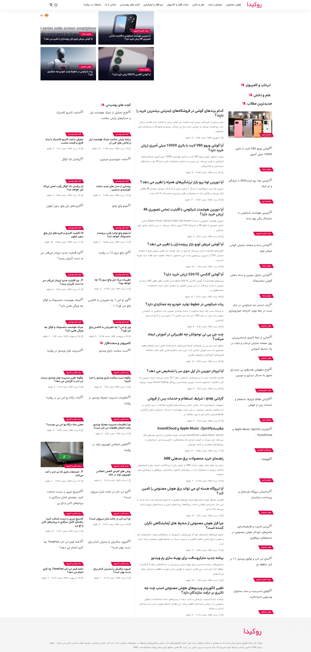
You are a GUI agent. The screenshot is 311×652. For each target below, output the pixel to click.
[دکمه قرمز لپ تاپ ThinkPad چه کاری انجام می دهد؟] (62, 552)
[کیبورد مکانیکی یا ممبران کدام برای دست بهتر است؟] (109, 552)
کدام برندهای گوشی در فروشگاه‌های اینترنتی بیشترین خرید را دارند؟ (180, 113)
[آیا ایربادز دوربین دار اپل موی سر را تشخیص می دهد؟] (250, 380)
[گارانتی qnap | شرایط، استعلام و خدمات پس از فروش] (250, 410)
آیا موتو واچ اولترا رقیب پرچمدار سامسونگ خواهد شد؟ (114, 235)
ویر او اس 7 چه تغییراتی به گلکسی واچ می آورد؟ (110, 329)
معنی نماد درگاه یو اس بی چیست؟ (64, 425)
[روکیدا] (254, 5)
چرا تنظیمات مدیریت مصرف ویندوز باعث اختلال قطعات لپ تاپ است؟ (112, 426)
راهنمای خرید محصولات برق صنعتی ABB (194, 458)
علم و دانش (262, 95)
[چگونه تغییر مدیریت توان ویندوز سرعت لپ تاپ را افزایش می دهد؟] (62, 361)
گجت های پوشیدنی (264, 390)
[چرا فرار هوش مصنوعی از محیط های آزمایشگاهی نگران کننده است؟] (250, 537)
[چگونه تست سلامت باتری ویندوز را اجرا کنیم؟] (109, 361)
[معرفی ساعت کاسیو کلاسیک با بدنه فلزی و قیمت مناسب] (62, 123)
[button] (51, 4)
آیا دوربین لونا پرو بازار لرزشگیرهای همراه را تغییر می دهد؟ (182, 182)
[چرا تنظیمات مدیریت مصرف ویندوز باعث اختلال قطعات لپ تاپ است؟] (109, 408)
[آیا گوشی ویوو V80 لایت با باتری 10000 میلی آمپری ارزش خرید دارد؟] (250, 159)
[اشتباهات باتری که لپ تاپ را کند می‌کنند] (62, 454)
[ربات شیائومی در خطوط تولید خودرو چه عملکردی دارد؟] (250, 316)
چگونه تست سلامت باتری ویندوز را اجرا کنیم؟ (110, 379)
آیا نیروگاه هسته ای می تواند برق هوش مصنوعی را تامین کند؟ (183, 491)
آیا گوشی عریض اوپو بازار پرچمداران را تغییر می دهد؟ (68, 39)
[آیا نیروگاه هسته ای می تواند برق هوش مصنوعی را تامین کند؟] (250, 502)
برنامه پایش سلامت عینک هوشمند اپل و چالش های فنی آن (110, 141)
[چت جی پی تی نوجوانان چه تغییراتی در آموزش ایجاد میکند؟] (250, 348)
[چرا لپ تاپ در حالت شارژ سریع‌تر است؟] (109, 502)
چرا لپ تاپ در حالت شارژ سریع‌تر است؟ (110, 519)
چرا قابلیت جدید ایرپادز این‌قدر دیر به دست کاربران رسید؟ (62, 282)
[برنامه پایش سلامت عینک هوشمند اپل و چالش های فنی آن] (109, 123)
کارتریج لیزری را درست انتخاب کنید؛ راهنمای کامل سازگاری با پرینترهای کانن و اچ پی (62, 522)
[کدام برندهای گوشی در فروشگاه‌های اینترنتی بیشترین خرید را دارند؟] (250, 124)
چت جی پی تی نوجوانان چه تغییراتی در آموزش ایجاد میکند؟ (186, 337)
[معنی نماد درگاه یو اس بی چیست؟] (62, 408)
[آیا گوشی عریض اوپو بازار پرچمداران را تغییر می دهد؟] (250, 256)
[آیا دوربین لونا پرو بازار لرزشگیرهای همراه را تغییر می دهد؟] (250, 191)
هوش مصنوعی (86, 66)
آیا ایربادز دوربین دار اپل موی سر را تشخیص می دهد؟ (185, 371)
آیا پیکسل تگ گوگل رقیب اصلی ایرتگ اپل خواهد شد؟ (63, 188)
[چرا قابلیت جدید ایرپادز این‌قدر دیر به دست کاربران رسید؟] (62, 263)
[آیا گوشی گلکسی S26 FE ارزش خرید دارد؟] (250, 285)
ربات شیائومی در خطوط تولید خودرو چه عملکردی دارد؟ (70, 73)
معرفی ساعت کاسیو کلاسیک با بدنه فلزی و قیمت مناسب (64, 141)
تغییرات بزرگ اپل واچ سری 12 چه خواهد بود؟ (113, 281)
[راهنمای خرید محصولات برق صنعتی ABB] (250, 470)
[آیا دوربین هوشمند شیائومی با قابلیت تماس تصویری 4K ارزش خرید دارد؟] (250, 223)
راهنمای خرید (266, 135)
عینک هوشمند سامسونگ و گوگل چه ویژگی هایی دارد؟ (63, 329)
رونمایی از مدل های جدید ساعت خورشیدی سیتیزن (113, 188)
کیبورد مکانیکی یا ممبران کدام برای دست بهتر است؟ (112, 570)
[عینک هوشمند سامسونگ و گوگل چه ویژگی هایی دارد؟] (62, 310)
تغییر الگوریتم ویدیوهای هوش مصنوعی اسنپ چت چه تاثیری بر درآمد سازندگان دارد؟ (184, 591)
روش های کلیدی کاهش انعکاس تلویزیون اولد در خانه (113, 473)
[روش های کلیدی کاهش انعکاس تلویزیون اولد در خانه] (109, 454)
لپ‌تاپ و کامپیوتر (258, 85)
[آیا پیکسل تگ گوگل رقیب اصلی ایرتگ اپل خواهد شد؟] (62, 169)
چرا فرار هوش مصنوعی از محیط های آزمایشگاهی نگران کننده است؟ (184, 526)
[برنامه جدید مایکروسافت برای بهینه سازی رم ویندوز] (250, 569)
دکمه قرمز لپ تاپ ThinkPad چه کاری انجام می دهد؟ (63, 570)
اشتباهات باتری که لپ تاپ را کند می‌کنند (64, 473)
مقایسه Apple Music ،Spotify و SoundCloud (190, 428)
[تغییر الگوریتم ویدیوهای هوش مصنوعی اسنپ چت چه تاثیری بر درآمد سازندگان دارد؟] (250, 602)
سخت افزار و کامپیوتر (141, 31)
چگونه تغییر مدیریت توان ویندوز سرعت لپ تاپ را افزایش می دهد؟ (62, 379)
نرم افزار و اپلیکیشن (264, 450)
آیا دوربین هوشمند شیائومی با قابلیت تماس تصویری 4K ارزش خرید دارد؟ (130, 37)
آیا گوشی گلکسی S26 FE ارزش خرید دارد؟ (131, 74)
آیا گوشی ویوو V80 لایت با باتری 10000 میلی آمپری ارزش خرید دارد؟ (182, 148)
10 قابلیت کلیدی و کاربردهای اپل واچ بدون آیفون (63, 235)
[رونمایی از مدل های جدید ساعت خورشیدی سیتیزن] (109, 169)
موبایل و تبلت (86, 34)
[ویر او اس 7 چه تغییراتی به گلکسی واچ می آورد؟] (109, 310)
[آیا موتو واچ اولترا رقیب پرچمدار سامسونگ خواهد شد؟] (109, 216)
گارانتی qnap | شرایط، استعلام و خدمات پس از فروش (186, 398)
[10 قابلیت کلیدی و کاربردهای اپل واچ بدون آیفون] (62, 216)
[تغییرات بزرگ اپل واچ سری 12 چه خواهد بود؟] (109, 263)
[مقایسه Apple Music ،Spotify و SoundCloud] (250, 440)
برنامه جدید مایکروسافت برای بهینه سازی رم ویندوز (187, 558)
